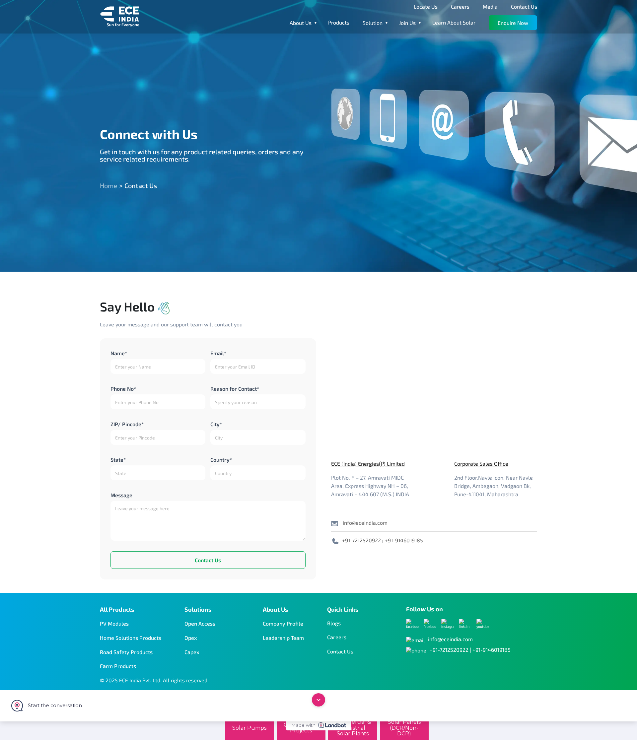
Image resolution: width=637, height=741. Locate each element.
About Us (275, 609)
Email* (218, 353)
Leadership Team (283, 638)
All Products (117, 609)
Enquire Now (513, 23)
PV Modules (114, 623)
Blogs (334, 623)
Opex (190, 638)
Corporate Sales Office (481, 463)
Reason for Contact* (234, 388)
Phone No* (123, 388)
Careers (460, 6)
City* (216, 424)
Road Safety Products (126, 652)
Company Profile (283, 623)
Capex (191, 652)
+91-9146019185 (404, 540)
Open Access (199, 623)
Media (490, 6)
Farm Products (118, 666)
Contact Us (524, 6)
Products (338, 22)
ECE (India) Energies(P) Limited (368, 463)
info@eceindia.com (365, 522)
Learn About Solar (453, 22)
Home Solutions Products (130, 638)
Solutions (198, 609)
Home (108, 185)
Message (121, 495)
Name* (118, 353)
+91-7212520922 (361, 540)
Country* (221, 459)
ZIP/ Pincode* (127, 424)
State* (118, 459)
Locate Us (426, 6)
